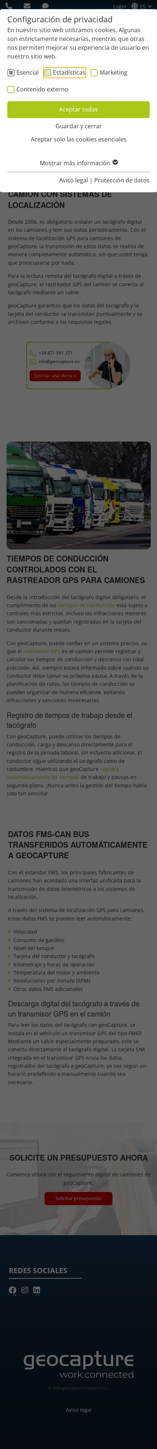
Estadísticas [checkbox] (69, 72)
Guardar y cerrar (78, 126)
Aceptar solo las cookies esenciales (79, 139)
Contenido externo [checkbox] (42, 89)
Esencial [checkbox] (27, 72)
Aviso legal (73, 180)
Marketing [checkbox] (113, 72)
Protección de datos (122, 180)
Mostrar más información (76, 163)
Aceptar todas (78, 109)
